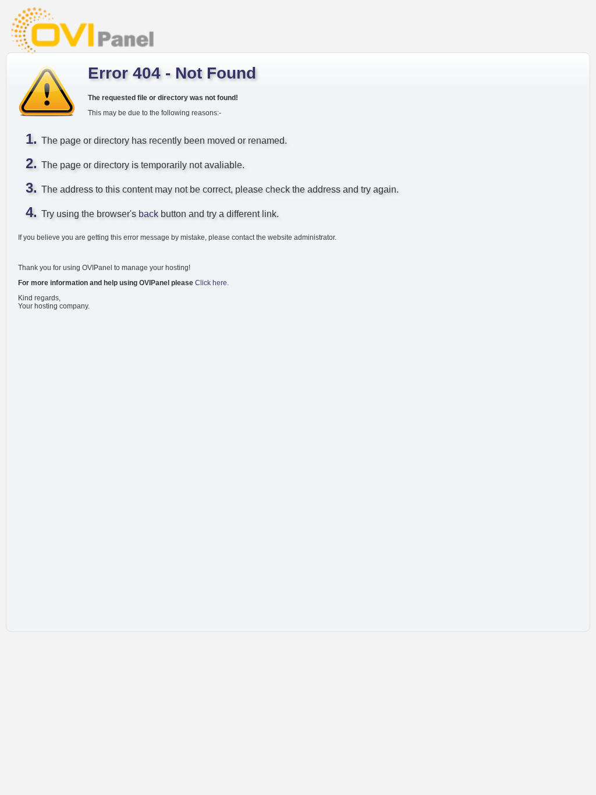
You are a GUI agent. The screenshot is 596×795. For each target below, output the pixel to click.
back (148, 214)
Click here (211, 283)
